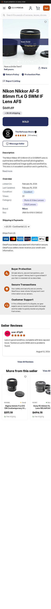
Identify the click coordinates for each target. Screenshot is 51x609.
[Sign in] (30, 8)
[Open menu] (4, 8)
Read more (7, 171)
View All (46, 371)
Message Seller (16, 143)
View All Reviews (25, 362)
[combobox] (25, 15)
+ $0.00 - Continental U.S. (15, 226)
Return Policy (12, 74)
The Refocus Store (24, 132)
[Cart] (37, 8)
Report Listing (13, 81)
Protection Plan (32, 74)
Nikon (25, 209)
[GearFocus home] (15, 8)
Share (44, 68)
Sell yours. (9, 69)
